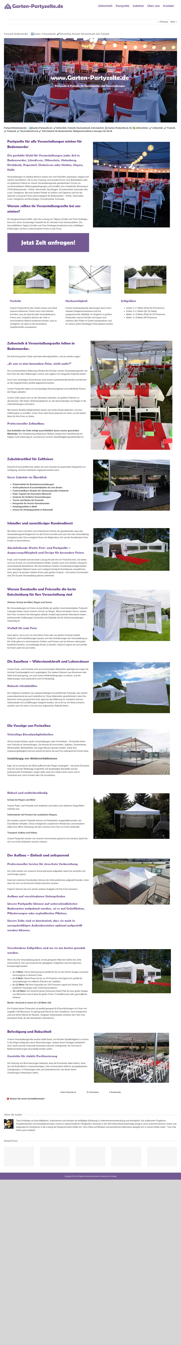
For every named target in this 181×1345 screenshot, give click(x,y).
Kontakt (114, 1176)
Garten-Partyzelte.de (68, 1092)
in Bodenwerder (115, 1092)
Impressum (96, 1176)
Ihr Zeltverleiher (93, 1092)
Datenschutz (105, 1176)
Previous (164, 22)
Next (173, 22)
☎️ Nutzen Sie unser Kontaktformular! (26, 1099)
